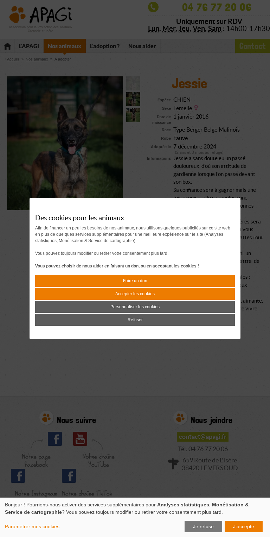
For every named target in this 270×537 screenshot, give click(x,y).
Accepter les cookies (135, 293)
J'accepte (243, 526)
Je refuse (203, 526)
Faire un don (135, 280)
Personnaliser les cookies (135, 306)
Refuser (135, 319)
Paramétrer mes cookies (32, 526)
